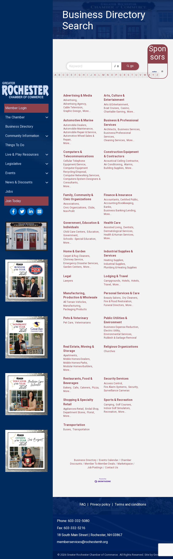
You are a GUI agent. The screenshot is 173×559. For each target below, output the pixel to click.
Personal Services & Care (121, 293)
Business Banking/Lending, (120, 210)
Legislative (13, 163)
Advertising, (70, 100)
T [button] (132, 75)
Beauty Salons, (112, 298)
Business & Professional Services (121, 122)
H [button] (84, 75)
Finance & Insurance (118, 195)
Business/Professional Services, (117, 134)
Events (10, 173)
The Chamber (15, 117)
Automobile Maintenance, (78, 129)
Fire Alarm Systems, (115, 387)
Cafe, (76, 387)
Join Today (13, 201)
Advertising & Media (77, 96)
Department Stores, (74, 412)
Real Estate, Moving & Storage (78, 349)
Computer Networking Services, (81, 175)
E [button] (71, 75)
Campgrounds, (112, 281)
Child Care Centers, (74, 232)
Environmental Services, (118, 334)
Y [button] (153, 75)
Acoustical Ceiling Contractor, (121, 161)
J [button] (91, 75)
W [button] (145, 75)
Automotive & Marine (78, 120)
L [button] (99, 75)
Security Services (116, 379)
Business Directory (19, 126)
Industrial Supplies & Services (118, 253)
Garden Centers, (72, 267)
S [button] (128, 75)
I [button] (87, 75)
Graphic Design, (72, 111)
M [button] (103, 75)
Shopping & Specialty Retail (78, 402)
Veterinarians (83, 323)
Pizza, (95, 387)
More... (87, 111)
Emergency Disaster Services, (81, 263)
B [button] (59, 75)
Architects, (110, 129)
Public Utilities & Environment (115, 320)
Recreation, (110, 412)
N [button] (108, 75)
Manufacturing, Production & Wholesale (80, 295)
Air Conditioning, (113, 164)
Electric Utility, (112, 330)
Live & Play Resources (22, 154)
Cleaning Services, (115, 140)
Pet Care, (68, 323)
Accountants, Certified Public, (121, 199)
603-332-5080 (78, 520)
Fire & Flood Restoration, (118, 301)
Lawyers (68, 281)
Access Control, (113, 383)
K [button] (95, 75)
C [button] (63, 75)
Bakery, (67, 387)
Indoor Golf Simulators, (117, 408)
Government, (70, 235)
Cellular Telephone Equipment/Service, (74, 162)
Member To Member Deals (100, 464)
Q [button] (120, 75)
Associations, (71, 204)
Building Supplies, (114, 168)
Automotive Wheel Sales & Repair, (78, 137)
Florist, (91, 412)
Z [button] (157, 75)
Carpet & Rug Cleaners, (76, 256)
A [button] (55, 75)
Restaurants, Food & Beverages (77, 381)
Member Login (16, 108)
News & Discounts (18, 182)
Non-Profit (69, 211)
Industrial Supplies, (115, 264)
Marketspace (125, 464)
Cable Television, (73, 107)
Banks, (108, 207)
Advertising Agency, (75, 104)
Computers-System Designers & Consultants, (81, 180)
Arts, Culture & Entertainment (114, 98)
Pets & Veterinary (75, 318)
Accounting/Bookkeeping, (119, 203)
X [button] (149, 75)
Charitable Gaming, (115, 112)
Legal (67, 276)
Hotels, (126, 281)
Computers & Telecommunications (78, 154)
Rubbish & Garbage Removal (120, 338)
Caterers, (85, 387)
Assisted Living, (113, 227)
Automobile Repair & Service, (80, 132)
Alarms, (128, 164)
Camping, (109, 405)
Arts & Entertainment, (116, 104)
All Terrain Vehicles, (75, 302)
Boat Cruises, (112, 108)
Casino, (125, 108)
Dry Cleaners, (130, 298)
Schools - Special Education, (79, 239)
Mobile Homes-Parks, (75, 363)
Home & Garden (74, 251)
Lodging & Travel (116, 276)
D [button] (67, 75)
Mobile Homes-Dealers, (76, 359)
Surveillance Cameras (117, 390)
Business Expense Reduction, (121, 327)
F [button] (75, 75)
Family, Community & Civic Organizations (78, 197)
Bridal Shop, (92, 409)
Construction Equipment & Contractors (121, 154)
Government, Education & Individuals (81, 225)
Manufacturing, (72, 306)
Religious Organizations (121, 347)
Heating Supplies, (114, 260)
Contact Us (111, 467)
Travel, (108, 284)
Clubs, (91, 207)
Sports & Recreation (118, 400)
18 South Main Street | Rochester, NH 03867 (89, 535)
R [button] (124, 75)
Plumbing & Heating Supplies (120, 267)
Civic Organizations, (75, 207)
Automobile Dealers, (75, 125)
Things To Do (14, 145)
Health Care (112, 223)
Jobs (9, 191)
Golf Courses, (124, 405)
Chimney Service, (73, 259)
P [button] (116, 75)
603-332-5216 (74, 528)
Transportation (74, 425)
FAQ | (85, 504)
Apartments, (70, 355)
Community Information (22, 135)
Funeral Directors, (114, 305)
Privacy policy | (102, 504)
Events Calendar (108, 460)
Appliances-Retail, (73, 409)
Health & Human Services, (119, 235)
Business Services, (129, 129)
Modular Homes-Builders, (78, 366)
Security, (133, 387)
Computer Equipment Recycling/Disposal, (75, 170)
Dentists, (128, 227)
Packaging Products (75, 309)
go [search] (132, 66)
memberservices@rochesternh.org (82, 541)
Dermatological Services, (118, 231)
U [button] (136, 75)
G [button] (79, 75)
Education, (93, 232)
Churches (109, 351)
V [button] (140, 75)
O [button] (112, 75)
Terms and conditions (130, 504)
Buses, (67, 429)
